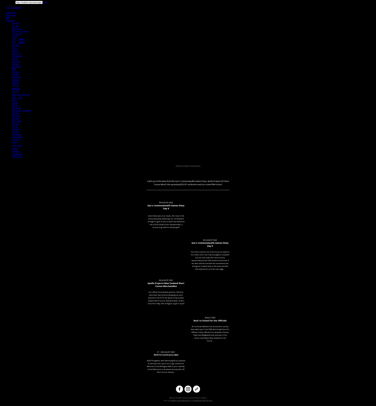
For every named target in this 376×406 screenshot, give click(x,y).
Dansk (15, 50)
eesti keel (16, 53)
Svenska (16, 124)
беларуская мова (20, 31)
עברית (14, 126)
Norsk (14, 102)
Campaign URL (7, 2)
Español (15, 118)
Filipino (15, 151)
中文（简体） (19, 39)
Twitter (13, 7)
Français (16, 61)
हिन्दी (14, 69)
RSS (8, 18)
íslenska (15, 80)
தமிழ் (14, 142)
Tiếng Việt (16, 156)
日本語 (15, 85)
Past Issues (11, 15)
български (17, 34)
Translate (10, 20)
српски (15, 139)
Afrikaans (16, 28)
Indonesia (16, 77)
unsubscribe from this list (202, 401)
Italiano (15, 82)
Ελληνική (16, 66)
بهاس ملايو (17, 97)
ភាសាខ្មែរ (16, 88)
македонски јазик (20, 94)
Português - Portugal (21, 110)
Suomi (15, 58)
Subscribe (10, 12)
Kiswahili (16, 121)
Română (16, 113)
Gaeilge (15, 74)
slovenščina (17, 137)
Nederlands (17, 56)
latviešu (15, 132)
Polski (14, 105)
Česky (15, 48)
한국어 (15, 91)
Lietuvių (16, 129)
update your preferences (180, 401)
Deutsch (15, 64)
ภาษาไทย (17, 145)
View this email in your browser (188, 166)
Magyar (15, 72)
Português (16, 108)
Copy (45, 2)
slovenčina (17, 134)
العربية (15, 26)
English (15, 23)
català (14, 36)
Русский (16, 116)
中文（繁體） (19, 42)
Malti (14, 100)
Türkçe (15, 148)
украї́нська (17, 154)
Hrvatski (16, 45)
